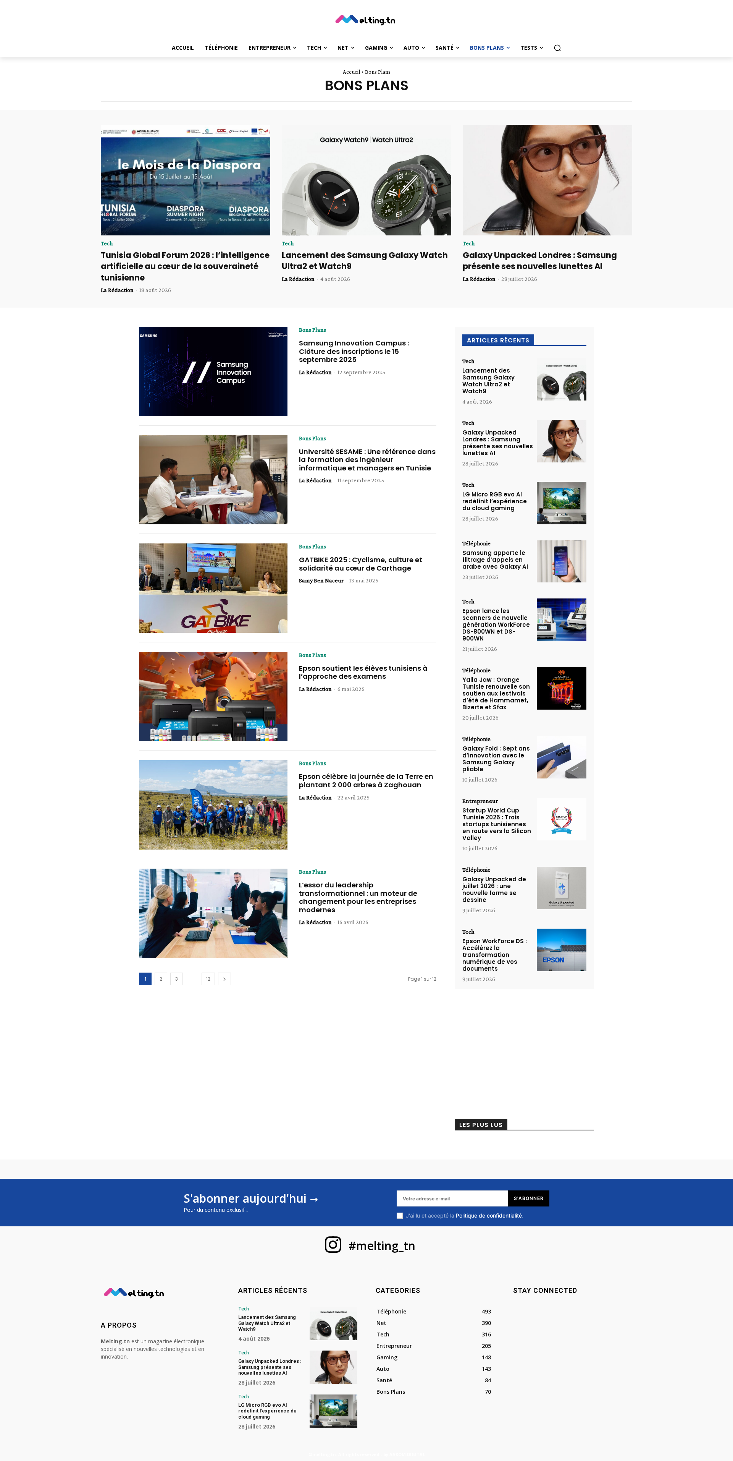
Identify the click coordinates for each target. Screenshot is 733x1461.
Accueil (351, 72)
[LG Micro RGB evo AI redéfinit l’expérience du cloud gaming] (561, 503)
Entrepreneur (480, 801)
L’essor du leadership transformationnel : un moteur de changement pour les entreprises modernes (358, 897)
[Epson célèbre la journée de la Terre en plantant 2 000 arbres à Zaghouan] (213, 805)
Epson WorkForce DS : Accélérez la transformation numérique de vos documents (494, 955)
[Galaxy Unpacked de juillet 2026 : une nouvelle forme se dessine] (561, 888)
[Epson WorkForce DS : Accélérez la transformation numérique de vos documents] (561, 950)
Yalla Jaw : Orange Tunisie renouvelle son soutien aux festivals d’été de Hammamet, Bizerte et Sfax (496, 693)
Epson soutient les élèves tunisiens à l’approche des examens (363, 672)
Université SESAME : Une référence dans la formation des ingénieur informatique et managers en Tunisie (367, 460)
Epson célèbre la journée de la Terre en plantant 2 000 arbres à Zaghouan (366, 781)
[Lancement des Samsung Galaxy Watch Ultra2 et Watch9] (366, 180)
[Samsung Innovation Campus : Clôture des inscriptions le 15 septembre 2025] (213, 371)
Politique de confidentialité (489, 1215)
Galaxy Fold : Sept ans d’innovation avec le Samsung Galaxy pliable (496, 758)
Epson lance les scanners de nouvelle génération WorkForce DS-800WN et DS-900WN (496, 624)
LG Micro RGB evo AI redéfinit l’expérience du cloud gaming (494, 501)
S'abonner (529, 1198)
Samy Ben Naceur (321, 580)
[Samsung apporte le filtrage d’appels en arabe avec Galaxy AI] (561, 561)
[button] (557, 48)
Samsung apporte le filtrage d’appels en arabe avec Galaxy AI (495, 560)
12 (208, 979)
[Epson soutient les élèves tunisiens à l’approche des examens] (213, 696)
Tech (107, 243)
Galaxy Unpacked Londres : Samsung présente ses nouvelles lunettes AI (540, 261)
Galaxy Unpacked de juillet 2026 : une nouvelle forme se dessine (494, 889)
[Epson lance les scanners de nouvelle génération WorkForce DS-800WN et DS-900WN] (561, 619)
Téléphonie (476, 543)
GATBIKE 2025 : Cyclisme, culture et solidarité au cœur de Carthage (360, 564)
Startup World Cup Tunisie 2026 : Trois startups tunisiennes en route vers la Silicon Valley (496, 824)
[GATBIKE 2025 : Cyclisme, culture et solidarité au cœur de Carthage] (213, 588)
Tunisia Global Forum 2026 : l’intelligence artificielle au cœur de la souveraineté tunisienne (185, 266)
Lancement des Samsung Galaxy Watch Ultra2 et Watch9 (488, 380)
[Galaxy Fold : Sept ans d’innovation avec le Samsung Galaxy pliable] (561, 757)
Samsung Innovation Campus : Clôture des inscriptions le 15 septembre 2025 (354, 351)
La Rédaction (117, 290)
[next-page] (224, 979)
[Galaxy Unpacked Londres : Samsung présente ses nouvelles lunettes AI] (547, 180)
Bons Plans (312, 330)
